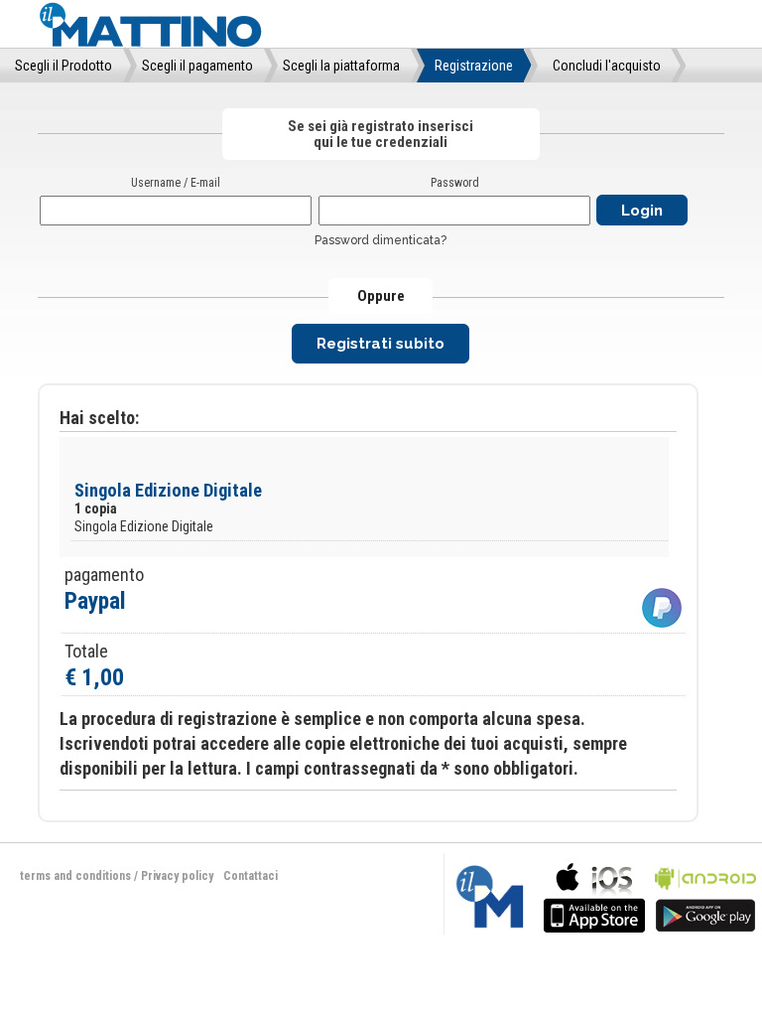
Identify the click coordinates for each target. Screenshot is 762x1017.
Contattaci (250, 876)
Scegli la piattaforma (341, 65)
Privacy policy (177, 876)
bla (594, 895)
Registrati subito (380, 344)
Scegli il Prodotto (63, 65)
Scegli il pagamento (197, 65)
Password (455, 183)
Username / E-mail (175, 183)
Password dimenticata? (380, 240)
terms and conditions (75, 876)
